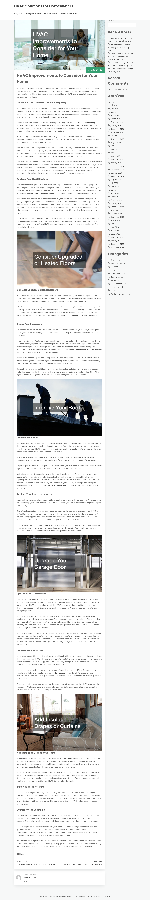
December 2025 (117, 129)
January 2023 (116, 240)
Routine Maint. (50, 13)
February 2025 (117, 159)
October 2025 (116, 135)
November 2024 (117, 169)
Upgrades (18, 13)
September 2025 (117, 139)
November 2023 (117, 210)
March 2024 (115, 196)
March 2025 (115, 156)
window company (59, 673)
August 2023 (116, 220)
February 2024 (117, 200)
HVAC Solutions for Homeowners (43, 6)
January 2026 (116, 125)
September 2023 (117, 217)
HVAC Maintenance (119, 273)
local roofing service (57, 485)
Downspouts (116, 260)
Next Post (98, 861)
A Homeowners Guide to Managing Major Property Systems (119, 47)
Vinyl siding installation (120, 294)
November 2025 (117, 132)
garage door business (31, 627)
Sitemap (106, 896)
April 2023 (115, 230)
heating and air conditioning (83, 122)
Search (111, 20)
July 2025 (114, 146)
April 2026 (115, 115)
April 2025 (115, 152)
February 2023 (117, 237)
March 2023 (115, 234)
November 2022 (117, 247)
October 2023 (116, 213)
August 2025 (116, 142)
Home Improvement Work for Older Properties (36, 864)
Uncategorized (117, 287)
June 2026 (115, 108)
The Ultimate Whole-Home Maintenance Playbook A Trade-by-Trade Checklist (121, 56)
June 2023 (115, 227)
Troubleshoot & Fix (69, 13)
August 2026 (116, 102)
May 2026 (114, 112)
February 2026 (117, 122)
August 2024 (116, 180)
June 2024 (115, 186)
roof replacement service (37, 525)
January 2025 (116, 163)
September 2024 (117, 176)
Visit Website (29, 881)
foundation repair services (86, 349)
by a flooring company (73, 315)
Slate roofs (115, 280)
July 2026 (114, 105)
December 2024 (117, 166)
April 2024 (115, 193)
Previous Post (22, 861)
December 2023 (117, 207)
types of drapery (69, 758)
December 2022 (117, 244)
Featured (114, 267)
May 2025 (114, 149)
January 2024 (116, 203)
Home (21, 854)
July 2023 (114, 224)
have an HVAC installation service (40, 193)
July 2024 (114, 183)
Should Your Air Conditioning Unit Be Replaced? (82, 864)
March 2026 (115, 119)
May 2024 (114, 190)
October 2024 (116, 173)
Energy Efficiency (33, 13)
